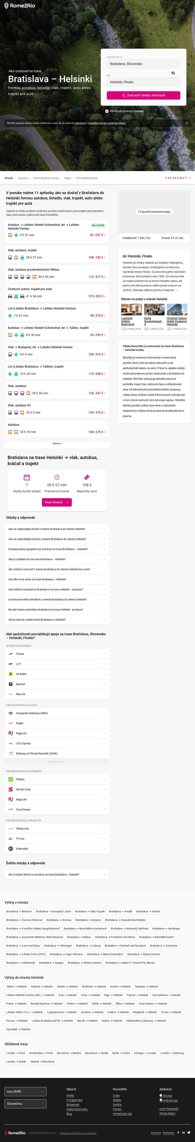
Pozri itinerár (54, 502)
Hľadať (9, 178)
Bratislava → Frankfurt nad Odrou (115, 937)
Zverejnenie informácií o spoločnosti (78, 1133)
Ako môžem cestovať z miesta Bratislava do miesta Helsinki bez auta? (49, 569)
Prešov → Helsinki (77, 1003)
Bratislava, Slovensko (126, 64)
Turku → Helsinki (90, 995)
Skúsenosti (72, 1104)
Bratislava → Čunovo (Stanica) (24, 920)
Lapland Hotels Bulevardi (127, 321)
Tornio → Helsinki (171, 1012)
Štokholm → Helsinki (94, 986)
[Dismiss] (186, 123)
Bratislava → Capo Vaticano (66, 954)
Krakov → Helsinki (118, 1012)
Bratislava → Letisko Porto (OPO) (26, 954)
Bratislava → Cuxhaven (163, 945)
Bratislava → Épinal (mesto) (143, 954)
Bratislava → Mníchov (19, 911)
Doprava (23, 178)
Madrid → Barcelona (42, 1061)
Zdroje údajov (167, 1113)
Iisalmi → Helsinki (112, 1020)
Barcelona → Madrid (69, 1053)
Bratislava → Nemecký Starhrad (129, 928)
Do (108, 75)
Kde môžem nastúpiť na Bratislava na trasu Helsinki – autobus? (45, 589)
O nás (116, 1095)
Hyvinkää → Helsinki (18, 1029)
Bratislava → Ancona (59, 920)
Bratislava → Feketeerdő (20, 962)
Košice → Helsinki (120, 986)
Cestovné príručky (77, 1109)
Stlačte (117, 1100)
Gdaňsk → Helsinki (42, 986)
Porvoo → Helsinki (17, 1020)
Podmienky (168, 1133)
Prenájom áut (74, 1100)
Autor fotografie (168, 1108)
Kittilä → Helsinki (101, 1003)
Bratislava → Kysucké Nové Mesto (125, 920)
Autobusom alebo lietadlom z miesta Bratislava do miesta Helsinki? (47, 599)
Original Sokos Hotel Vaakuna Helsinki (177, 321)
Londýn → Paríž (15, 1053)
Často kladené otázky (46, 178)
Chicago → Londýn (145, 1053)
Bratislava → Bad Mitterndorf (156, 937)
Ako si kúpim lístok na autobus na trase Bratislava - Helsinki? (43, 874)
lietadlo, (44, 88)
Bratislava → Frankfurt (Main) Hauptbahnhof (33, 928)
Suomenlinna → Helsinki (166, 995)
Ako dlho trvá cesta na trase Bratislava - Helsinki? (37, 579)
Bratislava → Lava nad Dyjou (23, 945)
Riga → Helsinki (113, 995)
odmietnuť (80, 123)
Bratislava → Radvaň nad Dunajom (125, 945)
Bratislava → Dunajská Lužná (53, 911)
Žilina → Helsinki (125, 1003)
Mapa (67, 178)
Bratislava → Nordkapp (166, 928)
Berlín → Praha (121, 1053)
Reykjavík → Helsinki (145, 1012)
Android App (170, 1100)
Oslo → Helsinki (67, 995)
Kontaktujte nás (122, 1113)
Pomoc (117, 1109)
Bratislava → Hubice (148, 911)
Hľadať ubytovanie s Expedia (127, 111)
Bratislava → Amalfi (120, 911)
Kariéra (117, 1104)
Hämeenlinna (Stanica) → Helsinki (146, 1020)
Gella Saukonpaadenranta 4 (158, 321)
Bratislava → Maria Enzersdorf (105, 954)
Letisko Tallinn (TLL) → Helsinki (24, 1012)
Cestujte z (114, 57)
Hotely (70, 1095)
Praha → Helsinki (16, 1003)
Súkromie (156, 1133)
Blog (69, 1113)
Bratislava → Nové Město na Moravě (85, 928)
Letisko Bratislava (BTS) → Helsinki (52, 1020)
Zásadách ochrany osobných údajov (106, 123)
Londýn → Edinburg (172, 1053)
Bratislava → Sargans (88, 920)
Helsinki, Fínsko (121, 82)
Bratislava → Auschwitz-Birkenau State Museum (34, 937)
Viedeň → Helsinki (67, 986)
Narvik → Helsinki (87, 1020)
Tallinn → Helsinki (16, 986)
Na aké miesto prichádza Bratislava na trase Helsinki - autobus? (45, 609)
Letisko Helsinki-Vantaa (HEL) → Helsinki (30, 995)
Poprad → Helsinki (137, 995)
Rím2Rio (128, 357)
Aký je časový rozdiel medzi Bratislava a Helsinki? (37, 619)
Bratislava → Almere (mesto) (84, 962)
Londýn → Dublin (16, 1061)
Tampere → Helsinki (146, 986)
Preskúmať (176, 178)
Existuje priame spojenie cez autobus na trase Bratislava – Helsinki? (48, 549)
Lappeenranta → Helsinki (62, 1012)
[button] (143, 95)
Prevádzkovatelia (87, 178)
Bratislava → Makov (79, 937)
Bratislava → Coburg (88, 945)
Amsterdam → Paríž (41, 1053)
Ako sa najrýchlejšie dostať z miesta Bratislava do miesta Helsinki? (47, 539)
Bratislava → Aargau (51, 962)
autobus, (29, 88)
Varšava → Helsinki (92, 1012)
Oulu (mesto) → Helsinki (153, 1003)
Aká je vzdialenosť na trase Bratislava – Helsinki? (37, 559)
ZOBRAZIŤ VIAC (58, 763)
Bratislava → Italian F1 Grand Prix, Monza (130, 962)
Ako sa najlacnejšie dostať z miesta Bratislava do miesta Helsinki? (46, 529)
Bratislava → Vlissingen (58, 945)
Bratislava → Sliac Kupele (90, 911)
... (177, 290)
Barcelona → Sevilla (96, 1053)
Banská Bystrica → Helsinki (46, 1003)
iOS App (167, 1095)
